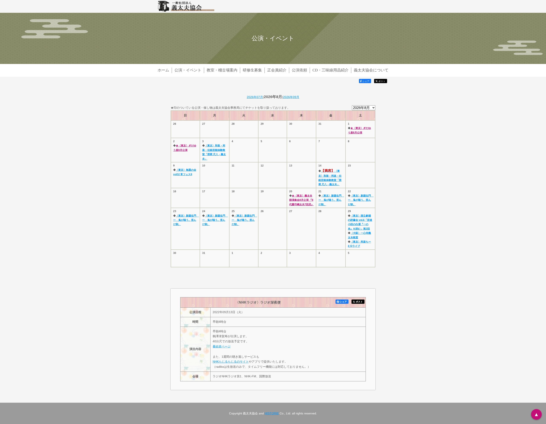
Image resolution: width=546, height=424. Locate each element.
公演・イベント (187, 70)
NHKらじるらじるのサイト (231, 361)
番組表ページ (222, 346)
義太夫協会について (371, 70)
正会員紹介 (276, 70)
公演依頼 (299, 70)
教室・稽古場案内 (222, 70)
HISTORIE (272, 413)
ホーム (163, 70)
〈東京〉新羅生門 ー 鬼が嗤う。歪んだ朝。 (331, 200)
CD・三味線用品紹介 (330, 70)
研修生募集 (252, 70)
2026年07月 (255, 97)
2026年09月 (291, 97)
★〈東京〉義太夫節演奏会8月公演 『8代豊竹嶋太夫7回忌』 (301, 200)
